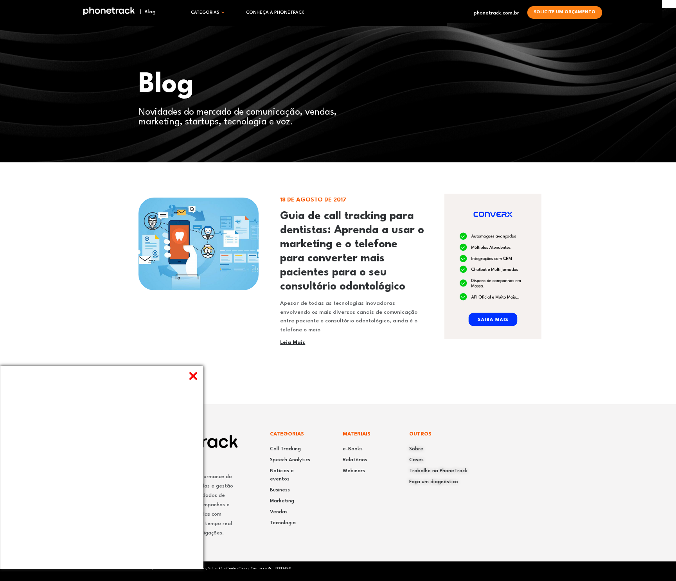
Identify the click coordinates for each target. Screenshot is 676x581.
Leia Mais (292, 342)
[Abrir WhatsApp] (656, 561)
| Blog (145, 11)
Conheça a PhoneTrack (275, 13)
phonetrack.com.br (496, 13)
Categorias (205, 13)
